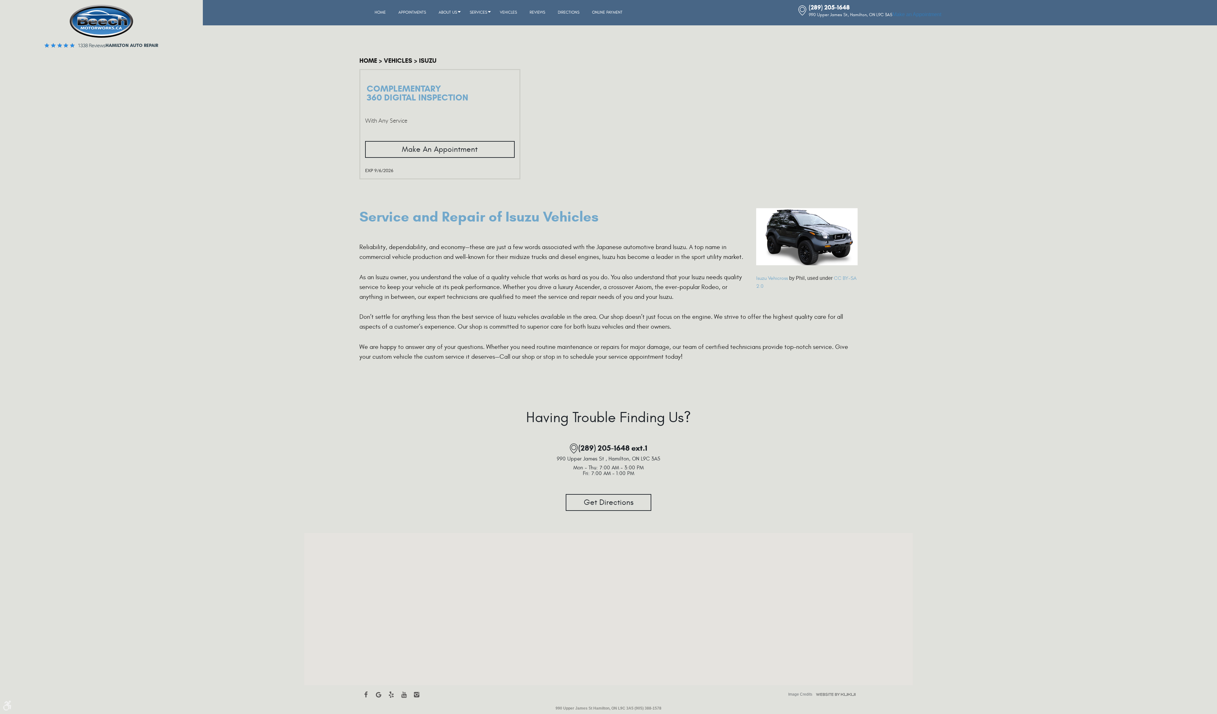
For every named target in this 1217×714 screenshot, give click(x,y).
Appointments (412, 12)
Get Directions (609, 502)
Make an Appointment (916, 14)
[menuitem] (380, 12)
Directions (568, 12)
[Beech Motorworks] (101, 21)
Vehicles (508, 12)
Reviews (537, 12)
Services (478, 12)
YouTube (403, 697)
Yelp (391, 697)
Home (380, 12)
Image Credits (800, 694)
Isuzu (427, 61)
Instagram (416, 697)
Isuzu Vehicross (772, 278)
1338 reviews (92, 45)
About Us (448, 12)
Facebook (365, 697)
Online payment (607, 12)
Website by (835, 694)
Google (378, 697)
